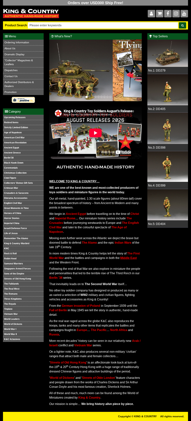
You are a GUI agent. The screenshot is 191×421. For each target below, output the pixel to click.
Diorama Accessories (15, 198)
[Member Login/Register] (151, 14)
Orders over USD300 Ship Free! (95, 3)
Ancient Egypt (11, 147)
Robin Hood (10, 258)
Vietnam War (11, 314)
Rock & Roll (10, 253)
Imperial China (11, 223)
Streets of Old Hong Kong (17, 278)
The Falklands (11, 283)
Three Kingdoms (13, 299)
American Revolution (15, 142)
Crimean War (11, 188)
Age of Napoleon (13, 132)
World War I (10, 329)
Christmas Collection (15, 173)
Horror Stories (11, 218)
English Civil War (13, 203)
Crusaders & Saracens (16, 193)
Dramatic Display (14, 54)
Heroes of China (12, 213)
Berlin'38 (9, 157)
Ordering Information (16, 42)
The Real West (11, 289)
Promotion (10, 92)
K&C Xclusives (12, 339)
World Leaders (12, 319)
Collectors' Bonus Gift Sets (18, 183)
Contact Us (11, 76)
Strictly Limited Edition (16, 127)
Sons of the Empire (14, 273)
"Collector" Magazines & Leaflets (18, 62)
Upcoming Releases (15, 117)
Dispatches (11, 70)
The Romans (11, 294)
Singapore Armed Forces (17, 268)
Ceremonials (11, 168)
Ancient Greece (12, 152)
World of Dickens (13, 324)
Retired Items (11, 122)
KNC (6, 248)
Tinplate (8, 309)
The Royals (10, 304)
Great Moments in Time (16, 208)
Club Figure (10, 178)
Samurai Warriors (13, 263)
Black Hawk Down (13, 162)
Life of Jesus (11, 233)
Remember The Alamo (16, 238)
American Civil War (14, 137)
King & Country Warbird (16, 243)
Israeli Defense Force (15, 228)
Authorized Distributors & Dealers (19, 84)
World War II (10, 334)
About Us (9, 48)
